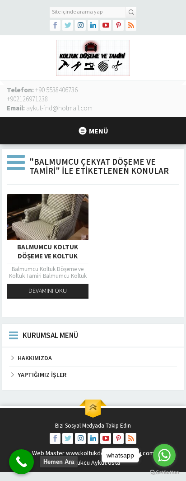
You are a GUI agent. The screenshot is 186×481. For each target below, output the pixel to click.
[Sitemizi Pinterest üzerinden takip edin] (118, 25)
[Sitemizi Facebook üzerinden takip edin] (55, 25)
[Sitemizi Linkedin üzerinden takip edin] (93, 25)
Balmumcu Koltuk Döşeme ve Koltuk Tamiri (47, 256)
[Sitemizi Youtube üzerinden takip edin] (105, 25)
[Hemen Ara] (21, 461)
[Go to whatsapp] (164, 455)
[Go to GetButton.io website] (164, 472)
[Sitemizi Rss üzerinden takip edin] (131, 25)
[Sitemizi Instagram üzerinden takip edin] (80, 25)
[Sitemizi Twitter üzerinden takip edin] (67, 25)
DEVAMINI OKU (47, 290)
